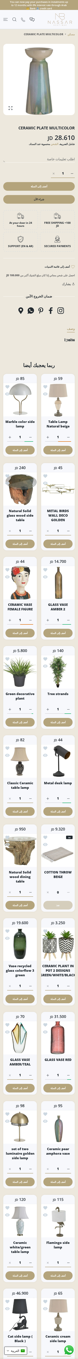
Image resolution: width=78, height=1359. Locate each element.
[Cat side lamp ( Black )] (20, 1314)
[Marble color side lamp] (20, 399)
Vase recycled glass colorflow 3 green (20, 970)
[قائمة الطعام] (5, 19)
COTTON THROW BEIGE (58, 874)
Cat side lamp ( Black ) (20, 1338)
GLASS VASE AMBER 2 (58, 606)
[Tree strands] (58, 672)
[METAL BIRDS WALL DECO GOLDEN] (58, 489)
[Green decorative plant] (20, 672)
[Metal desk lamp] (58, 761)
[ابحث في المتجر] (14, 19)
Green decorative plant (20, 696)
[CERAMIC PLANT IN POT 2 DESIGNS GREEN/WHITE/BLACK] (58, 944)
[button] (16, 1350)
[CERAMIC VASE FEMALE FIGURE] (20, 582)
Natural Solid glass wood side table (20, 515)
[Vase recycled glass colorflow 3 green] (20, 944)
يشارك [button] (66, 284)
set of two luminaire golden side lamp (20, 1153)
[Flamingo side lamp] (58, 1220)
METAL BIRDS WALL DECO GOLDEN (58, 515)
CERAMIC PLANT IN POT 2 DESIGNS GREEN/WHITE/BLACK (58, 970)
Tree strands (57, 694)
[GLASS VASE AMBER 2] (58, 582)
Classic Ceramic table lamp (20, 785)
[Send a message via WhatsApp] (69, 1350)
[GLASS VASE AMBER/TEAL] (20, 1037)
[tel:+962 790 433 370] (23, 19)
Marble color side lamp (20, 423)
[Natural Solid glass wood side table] (20, 489)
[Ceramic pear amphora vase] (58, 1127)
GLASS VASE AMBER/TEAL (20, 1061)
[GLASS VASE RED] (58, 1037)
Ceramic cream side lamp (58, 1338)
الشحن (54, 144)
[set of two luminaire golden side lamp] (20, 1127)
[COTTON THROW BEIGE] (58, 850)
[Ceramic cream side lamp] (58, 1314)
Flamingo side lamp (58, 1244)
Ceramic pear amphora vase (58, 1151)
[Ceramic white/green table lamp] (20, 1220)
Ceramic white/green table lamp (20, 1247)
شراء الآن (39, 199)
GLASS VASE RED (58, 1059)
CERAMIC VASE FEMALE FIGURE (20, 606)
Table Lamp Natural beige (58, 423)
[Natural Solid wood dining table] (20, 850)
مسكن (71, 34)
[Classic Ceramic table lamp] (20, 761)
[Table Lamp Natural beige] (58, 399)
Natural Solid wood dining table (20, 876)
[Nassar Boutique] (60, 19)
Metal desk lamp (58, 783)
